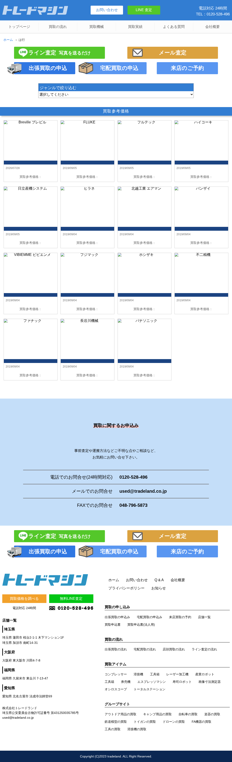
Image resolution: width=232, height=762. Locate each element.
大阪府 (9, 652)
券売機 (125, 682)
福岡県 (9, 670)
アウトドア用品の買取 (120, 714)
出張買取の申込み (117, 617)
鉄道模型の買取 (116, 721)
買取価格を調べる (24, 598)
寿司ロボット (182, 682)
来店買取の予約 (180, 617)
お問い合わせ (107, 10)
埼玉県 (9, 629)
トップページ (19, 27)
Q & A (159, 580)
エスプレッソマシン (151, 682)
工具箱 (155, 674)
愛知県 (9, 688)
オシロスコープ (116, 689)
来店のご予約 (187, 68)
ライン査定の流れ (204, 649)
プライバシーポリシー (126, 588)
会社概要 (212, 27)
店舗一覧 (204, 617)
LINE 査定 (144, 10)
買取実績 (135, 27)
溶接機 (138, 674)
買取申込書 (113, 624)
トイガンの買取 (145, 721)
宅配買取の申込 (119, 68)
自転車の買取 (188, 714)
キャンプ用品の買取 (157, 714)
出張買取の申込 (48, 68)
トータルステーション (149, 689)
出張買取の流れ (116, 649)
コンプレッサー (116, 674)
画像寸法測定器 (209, 682)
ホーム (8, 39)
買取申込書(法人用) (141, 624)
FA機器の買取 (201, 721)
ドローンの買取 (174, 721)
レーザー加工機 (177, 674)
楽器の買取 (212, 714)
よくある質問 (174, 27)
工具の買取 (113, 729)
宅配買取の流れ (145, 649)
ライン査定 (59, 52)
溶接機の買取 (136, 729)
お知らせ (158, 588)
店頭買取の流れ (174, 649)
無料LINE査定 (71, 598)
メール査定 (172, 52)
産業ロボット (204, 674)
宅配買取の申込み (149, 617)
